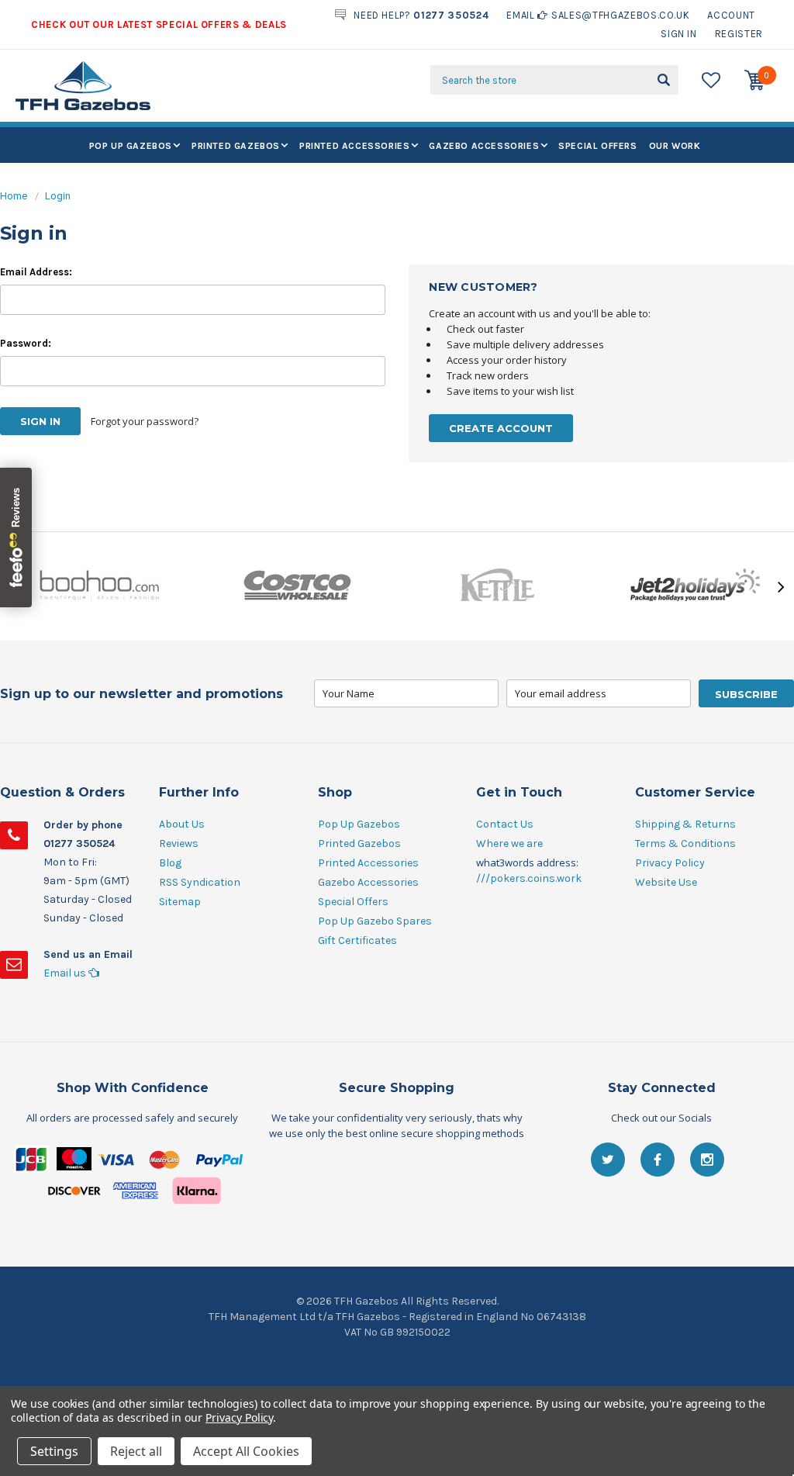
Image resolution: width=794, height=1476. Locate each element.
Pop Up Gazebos (130, 145)
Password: (25, 343)
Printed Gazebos (236, 145)
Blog (170, 862)
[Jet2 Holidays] (694, 586)
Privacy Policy (670, 862)
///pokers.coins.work (529, 878)
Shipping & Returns (685, 824)
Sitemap (180, 901)
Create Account (501, 428)
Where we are (509, 843)
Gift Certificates (357, 940)
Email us (65, 973)
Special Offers (597, 145)
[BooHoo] (99, 586)
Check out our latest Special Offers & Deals (159, 24)
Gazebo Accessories (484, 145)
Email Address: (36, 272)
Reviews (178, 843)
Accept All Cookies (246, 1451)
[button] (397, 1184)
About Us (182, 824)
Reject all (136, 1451)
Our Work (675, 145)
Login (58, 196)
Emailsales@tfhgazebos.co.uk (597, 15)
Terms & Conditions (685, 843)
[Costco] (297, 586)
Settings (54, 1451)
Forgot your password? (144, 421)
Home (13, 196)
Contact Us (504, 824)
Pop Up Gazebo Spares (375, 921)
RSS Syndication (199, 882)
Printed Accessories (354, 145)
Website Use (666, 882)
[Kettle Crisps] (496, 586)
